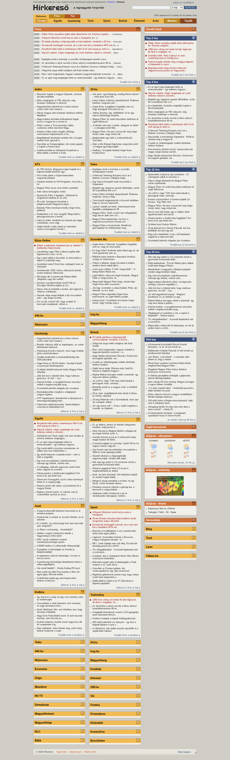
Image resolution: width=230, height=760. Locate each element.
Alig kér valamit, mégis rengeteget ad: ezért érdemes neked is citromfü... (77, 52)
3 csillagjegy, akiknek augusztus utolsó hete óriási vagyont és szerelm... (58, 468)
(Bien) (115, 53)
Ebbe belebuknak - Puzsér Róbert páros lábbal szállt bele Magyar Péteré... (170, 264)
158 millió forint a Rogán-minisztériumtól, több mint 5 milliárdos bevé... (170, 401)
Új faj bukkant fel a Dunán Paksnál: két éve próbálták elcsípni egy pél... (169, 229)
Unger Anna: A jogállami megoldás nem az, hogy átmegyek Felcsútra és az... (113, 107)
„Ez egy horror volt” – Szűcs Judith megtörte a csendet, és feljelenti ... (115, 407)
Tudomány (97, 594)
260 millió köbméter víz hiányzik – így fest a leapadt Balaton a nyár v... (114, 623)
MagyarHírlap (43, 722)
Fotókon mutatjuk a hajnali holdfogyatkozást (114, 618)
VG (92, 696)
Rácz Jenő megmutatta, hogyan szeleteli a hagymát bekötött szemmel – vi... (80, 74)
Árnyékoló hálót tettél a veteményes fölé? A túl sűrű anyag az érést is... (77, 49)
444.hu (39, 315)
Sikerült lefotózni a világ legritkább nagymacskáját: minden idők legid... (110, 457)
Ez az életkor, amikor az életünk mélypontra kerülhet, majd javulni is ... (113, 425)
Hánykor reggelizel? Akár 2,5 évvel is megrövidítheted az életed (110, 469)
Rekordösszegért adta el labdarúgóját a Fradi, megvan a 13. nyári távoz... (114, 563)
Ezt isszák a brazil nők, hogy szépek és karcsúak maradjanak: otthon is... (56, 302)
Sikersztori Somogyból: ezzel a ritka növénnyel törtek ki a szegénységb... (60, 480)
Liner (149, 547)
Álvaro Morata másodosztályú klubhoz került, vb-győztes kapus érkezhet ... (114, 519)
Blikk (38, 740)
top (80, 411)
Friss (57, 16)
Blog (149, 529)
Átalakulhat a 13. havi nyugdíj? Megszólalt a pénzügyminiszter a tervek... (58, 215)
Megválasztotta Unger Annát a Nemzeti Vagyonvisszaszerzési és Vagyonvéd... (167, 69)
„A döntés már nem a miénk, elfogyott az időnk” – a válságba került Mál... (115, 126)
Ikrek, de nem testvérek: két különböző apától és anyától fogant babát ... (114, 475)
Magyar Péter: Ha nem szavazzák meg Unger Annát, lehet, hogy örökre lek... (170, 206)
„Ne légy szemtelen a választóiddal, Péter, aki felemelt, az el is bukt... (114, 289)
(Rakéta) (117, 63)
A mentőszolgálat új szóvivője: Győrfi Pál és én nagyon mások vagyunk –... (115, 444)
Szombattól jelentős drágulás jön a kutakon (169, 240)
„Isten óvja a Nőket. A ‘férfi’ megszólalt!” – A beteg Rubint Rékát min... (113, 270)
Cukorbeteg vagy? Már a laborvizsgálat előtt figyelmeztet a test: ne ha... (58, 252)
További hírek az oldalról (70, 157)
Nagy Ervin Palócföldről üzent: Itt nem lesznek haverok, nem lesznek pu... (59, 617)
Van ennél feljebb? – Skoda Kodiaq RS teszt (58, 568)
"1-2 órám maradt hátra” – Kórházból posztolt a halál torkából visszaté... (171, 389)
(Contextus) (117, 34)
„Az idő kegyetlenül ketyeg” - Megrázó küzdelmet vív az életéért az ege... (166, 295)
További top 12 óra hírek (181, 244)
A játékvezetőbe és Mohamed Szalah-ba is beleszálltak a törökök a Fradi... (58, 151)
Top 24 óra (152, 252)
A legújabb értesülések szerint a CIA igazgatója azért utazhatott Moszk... (115, 613)
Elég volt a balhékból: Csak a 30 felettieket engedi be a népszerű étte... (169, 235)
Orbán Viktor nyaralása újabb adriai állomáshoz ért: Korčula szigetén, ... (77, 34)
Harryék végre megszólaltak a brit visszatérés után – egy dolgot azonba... (59, 296)
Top (72, 16)
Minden (172, 20)
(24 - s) (95, 38)
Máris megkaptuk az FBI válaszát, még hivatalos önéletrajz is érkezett (167, 113)
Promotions (97, 713)
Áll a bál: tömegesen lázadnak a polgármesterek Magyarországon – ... (55, 202)
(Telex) (103, 59)
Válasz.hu (152, 555)
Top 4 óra (152, 82)
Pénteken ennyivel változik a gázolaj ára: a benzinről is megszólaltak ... (113, 488)
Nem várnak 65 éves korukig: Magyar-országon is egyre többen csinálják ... (171, 383)
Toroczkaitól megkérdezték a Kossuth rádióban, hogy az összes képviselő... (115, 201)
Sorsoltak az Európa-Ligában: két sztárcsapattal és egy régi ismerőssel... (111, 569)
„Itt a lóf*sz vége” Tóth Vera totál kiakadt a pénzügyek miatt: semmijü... (168, 194)
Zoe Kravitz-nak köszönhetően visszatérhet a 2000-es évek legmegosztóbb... (114, 450)
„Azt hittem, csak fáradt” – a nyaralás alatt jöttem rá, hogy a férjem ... (168, 358)
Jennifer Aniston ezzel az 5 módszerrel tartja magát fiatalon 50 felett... (114, 438)
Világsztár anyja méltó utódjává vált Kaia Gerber (65, 70)
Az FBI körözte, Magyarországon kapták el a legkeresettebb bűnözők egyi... (59, 170)
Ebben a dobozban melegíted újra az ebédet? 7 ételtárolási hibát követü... (60, 246)
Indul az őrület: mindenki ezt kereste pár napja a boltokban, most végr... (59, 221)
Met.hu (163, 508)
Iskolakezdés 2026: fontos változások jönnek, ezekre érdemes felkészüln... (59, 271)
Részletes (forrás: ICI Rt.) (180, 462)
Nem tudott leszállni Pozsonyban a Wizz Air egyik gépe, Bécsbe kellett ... (58, 573)
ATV (37, 164)
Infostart (95, 678)
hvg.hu (94, 314)
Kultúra (39, 592)
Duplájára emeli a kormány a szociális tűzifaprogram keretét (71, 59)
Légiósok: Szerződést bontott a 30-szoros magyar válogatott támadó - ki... (112, 538)
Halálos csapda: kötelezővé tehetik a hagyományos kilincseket (55, 534)
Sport (106, 20)
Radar (173, 512)
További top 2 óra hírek (182, 75)
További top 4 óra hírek (182, 162)
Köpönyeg (153, 508)
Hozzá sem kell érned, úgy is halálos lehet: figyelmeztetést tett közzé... (169, 213)
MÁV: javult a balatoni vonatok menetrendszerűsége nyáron (52, 540)
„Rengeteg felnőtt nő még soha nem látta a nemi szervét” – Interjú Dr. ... (169, 408)
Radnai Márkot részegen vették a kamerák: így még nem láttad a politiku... (171, 301)
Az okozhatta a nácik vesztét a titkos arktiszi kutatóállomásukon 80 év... (77, 63)
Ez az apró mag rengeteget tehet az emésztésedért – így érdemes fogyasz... (80, 78)
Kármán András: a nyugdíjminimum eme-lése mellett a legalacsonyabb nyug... (170, 308)
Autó (156, 20)
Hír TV (39, 695)
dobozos (65, 411)
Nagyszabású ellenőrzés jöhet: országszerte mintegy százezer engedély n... (169, 283)
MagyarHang (98, 323)
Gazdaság (74, 20)
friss (74, 411)
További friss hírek (129, 82)
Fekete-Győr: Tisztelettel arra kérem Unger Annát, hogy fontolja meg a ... (113, 301)
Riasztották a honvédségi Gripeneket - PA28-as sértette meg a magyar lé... (171, 138)
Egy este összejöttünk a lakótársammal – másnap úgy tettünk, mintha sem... (168, 276)
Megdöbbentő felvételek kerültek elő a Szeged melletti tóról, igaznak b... (59, 139)
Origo (38, 678)
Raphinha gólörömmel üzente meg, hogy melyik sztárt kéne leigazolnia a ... (115, 575)
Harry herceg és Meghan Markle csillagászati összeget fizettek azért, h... (114, 432)
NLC (38, 731)
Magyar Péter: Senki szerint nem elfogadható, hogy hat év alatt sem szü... (114, 214)
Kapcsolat (62, 752)
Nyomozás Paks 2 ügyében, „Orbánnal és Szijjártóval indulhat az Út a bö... (57, 196)
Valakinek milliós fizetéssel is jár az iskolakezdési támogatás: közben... (109, 494)
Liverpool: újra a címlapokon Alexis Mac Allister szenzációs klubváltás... (115, 557)
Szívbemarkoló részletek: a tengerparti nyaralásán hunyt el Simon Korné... (167, 414)
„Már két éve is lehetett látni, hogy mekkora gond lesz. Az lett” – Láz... (169, 289)
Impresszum (75, 752)
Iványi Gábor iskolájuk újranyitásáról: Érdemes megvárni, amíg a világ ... (115, 195)
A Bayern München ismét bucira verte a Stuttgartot (67, 38)
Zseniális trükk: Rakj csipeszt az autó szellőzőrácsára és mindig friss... (166, 56)
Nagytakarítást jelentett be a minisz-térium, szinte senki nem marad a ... (58, 107)
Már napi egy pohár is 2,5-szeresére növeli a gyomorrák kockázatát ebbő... (169, 258)
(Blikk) (92, 70)
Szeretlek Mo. (98, 239)
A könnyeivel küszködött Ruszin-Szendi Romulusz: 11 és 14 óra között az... (167, 345)
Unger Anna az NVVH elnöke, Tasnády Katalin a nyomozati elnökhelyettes (59, 364)
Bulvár (123, 20)
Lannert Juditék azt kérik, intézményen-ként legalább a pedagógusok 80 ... (113, 207)
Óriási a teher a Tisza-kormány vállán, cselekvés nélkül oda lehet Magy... (55, 126)
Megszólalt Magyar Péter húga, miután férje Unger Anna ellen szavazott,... (113, 282)
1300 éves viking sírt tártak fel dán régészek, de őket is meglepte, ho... (170, 50)
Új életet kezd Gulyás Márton (162, 224)
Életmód (139, 20)
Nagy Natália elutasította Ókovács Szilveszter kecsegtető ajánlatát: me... (170, 156)
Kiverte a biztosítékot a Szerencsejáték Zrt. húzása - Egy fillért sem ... (169, 200)
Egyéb (58, 20)
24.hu (93, 89)
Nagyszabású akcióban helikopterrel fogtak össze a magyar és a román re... (58, 120)
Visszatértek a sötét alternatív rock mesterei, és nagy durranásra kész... (59, 604)
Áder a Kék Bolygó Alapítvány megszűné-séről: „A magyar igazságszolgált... (115, 145)
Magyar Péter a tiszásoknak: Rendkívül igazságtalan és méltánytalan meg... (111, 226)
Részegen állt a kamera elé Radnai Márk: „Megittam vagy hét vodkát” (57, 277)
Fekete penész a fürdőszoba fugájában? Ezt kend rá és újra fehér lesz (169, 219)
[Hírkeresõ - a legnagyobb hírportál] (68, 7)
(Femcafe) (117, 42)
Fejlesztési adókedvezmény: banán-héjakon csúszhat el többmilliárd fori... (58, 405)
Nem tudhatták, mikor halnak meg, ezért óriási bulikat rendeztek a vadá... (59, 629)
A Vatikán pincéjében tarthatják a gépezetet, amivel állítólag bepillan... (169, 376)
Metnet (171, 508)
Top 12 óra (152, 169)
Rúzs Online (42, 240)
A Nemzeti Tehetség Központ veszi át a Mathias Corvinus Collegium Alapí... (79, 66)
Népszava (41, 324)
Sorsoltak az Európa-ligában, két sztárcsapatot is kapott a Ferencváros (60, 145)
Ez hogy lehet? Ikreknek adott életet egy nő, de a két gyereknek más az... (115, 251)
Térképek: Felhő (156, 512)
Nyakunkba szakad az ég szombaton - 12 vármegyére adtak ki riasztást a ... (168, 175)
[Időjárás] (170, 495)
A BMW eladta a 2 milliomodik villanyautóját (58, 545)
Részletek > (112, 2)
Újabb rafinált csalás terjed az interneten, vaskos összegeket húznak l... (57, 227)
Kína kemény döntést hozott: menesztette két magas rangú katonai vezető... (170, 150)
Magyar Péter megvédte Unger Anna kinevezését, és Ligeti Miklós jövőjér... (111, 295)
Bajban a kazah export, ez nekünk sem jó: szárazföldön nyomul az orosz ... (57, 493)
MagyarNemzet (44, 713)
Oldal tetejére (184, 752)
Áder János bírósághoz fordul (51, 191)
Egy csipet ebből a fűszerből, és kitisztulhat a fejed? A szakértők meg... (59, 259)
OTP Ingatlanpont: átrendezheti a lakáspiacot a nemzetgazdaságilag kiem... (60, 399)
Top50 (188, 20)
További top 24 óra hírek (181, 332)
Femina (95, 705)
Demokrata (42, 704)
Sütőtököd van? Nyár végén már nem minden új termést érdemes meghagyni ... (60, 437)
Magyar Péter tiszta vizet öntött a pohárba (57, 188)
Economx (41, 669)
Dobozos (41, 16)
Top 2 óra (152, 38)
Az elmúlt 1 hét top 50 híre (180, 420)
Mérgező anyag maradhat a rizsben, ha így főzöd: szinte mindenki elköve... (113, 482)
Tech (90, 20)
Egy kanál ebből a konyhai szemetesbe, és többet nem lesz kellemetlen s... (58, 449)
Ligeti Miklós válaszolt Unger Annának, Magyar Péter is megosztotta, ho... (115, 276)
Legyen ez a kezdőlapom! (183, 3)
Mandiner (41, 686)
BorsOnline (97, 740)
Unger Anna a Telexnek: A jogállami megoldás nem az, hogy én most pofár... (114, 245)
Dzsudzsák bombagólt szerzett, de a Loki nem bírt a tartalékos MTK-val (77, 45)
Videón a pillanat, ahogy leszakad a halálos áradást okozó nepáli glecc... (113, 264)
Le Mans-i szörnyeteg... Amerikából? (55, 529)
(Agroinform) (117, 49)
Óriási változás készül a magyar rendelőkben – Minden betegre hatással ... (171, 395)
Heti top (151, 339)
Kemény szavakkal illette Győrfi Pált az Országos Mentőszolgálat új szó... (56, 284)
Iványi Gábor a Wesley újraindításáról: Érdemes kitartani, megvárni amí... (115, 101)
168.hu (94, 687)
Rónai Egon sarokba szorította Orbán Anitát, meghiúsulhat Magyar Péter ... (169, 364)
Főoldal (41, 20)
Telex (38, 642)
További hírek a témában (70, 635)
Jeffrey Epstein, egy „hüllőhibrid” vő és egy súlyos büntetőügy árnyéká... (113, 114)
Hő (167, 512)
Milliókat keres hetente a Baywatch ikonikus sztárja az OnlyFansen (113, 258)
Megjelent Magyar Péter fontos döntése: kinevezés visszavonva (167, 370)
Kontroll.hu (97, 731)
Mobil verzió (90, 752)
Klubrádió (96, 722)
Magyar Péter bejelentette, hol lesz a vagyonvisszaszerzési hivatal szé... (110, 220)
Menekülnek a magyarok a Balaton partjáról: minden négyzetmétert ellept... (169, 270)
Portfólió (95, 669)
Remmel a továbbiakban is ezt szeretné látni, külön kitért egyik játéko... (114, 532)
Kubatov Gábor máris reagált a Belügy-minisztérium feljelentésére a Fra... (56, 132)
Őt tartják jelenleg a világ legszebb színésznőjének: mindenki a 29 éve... (77, 41)
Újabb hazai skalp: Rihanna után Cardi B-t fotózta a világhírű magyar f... (112, 369)
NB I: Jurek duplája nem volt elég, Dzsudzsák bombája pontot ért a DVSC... (114, 544)
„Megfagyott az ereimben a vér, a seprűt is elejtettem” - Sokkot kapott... (168, 314)
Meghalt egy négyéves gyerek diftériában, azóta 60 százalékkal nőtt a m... (171, 100)
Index (38, 89)
